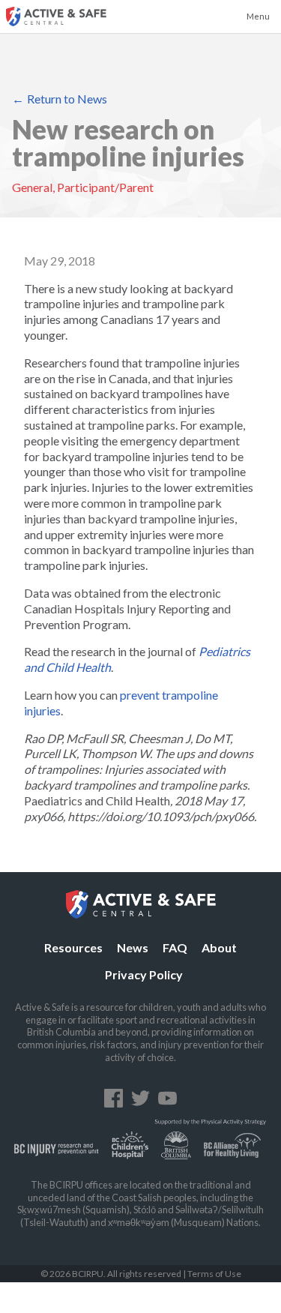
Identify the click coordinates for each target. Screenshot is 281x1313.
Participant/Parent (105, 187)
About (219, 947)
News (132, 947)
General (32, 187)
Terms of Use (214, 1273)
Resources (73, 947)
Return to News (67, 98)
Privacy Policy (144, 974)
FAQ (175, 947)
